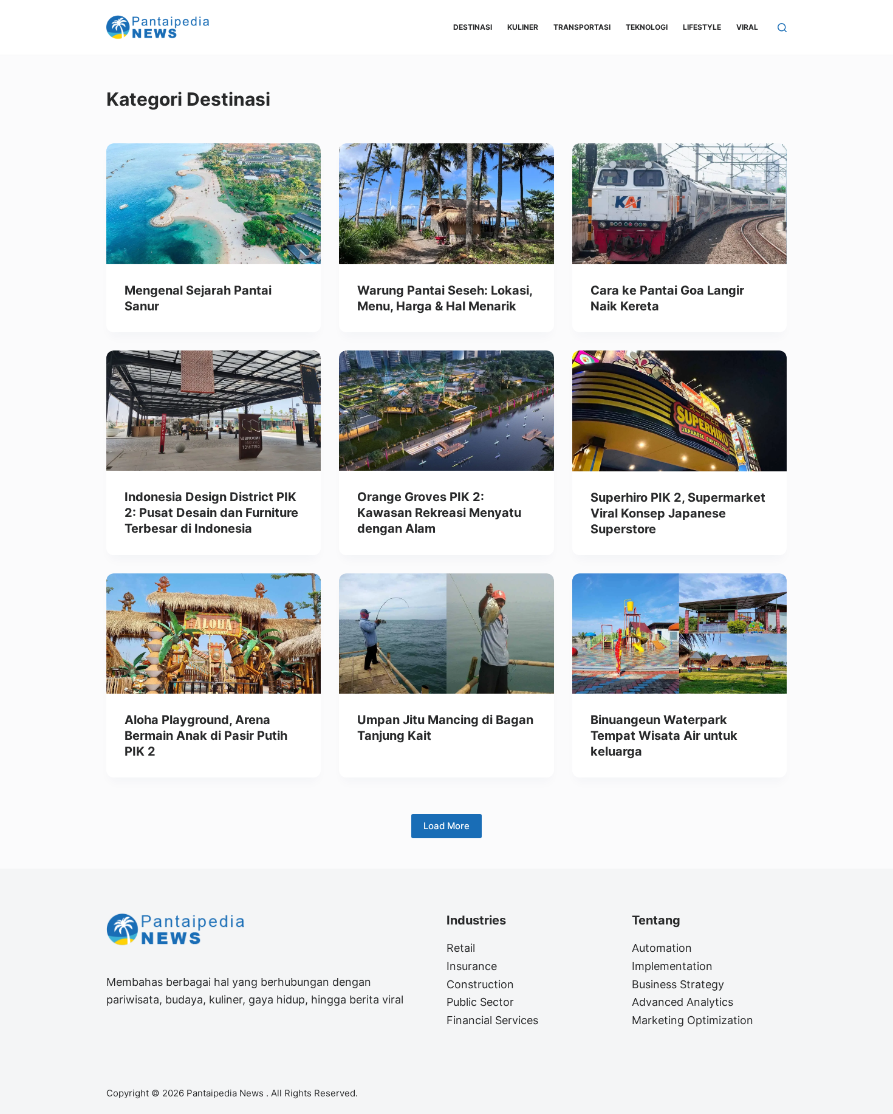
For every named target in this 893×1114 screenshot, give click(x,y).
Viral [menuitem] (747, 27)
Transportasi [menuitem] (582, 27)
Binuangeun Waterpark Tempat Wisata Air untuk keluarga (663, 735)
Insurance (471, 966)
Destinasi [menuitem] (472, 27)
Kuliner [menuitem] (522, 27)
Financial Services (492, 1020)
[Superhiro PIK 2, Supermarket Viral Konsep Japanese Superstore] (679, 410)
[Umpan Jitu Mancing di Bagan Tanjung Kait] (446, 633)
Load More (446, 826)
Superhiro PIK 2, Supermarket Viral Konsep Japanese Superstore (677, 513)
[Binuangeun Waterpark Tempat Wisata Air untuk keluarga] (679, 633)
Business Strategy (678, 984)
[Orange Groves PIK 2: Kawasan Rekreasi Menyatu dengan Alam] (446, 410)
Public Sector (480, 1002)
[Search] (782, 27)
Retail (460, 947)
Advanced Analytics (682, 1002)
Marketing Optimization (692, 1020)
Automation (662, 947)
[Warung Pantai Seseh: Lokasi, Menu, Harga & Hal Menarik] (446, 203)
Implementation (672, 966)
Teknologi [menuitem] (647, 27)
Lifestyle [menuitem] (702, 27)
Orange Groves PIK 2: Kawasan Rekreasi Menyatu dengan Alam (439, 513)
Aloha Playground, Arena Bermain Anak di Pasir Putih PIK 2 (206, 735)
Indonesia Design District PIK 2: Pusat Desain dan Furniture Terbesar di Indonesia (211, 513)
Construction (480, 984)
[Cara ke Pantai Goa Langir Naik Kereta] (679, 203)
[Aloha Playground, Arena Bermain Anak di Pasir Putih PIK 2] (213, 633)
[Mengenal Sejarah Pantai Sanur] (213, 203)
